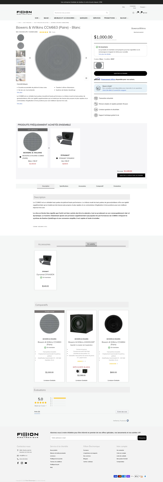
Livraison (52, 456)
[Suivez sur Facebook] (18, 463)
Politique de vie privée (56, 458)
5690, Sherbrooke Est (25, 450)
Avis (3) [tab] (37, 412)
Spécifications (64, 186)
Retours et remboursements (58, 453)
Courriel (115, 90)
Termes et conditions (56, 461)
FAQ (123, 7)
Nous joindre (53, 450)
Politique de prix (54, 464)
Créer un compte (121, 453)
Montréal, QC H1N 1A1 (26, 452)
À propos (86, 450)
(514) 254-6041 (107, 90)
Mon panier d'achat (122, 458)
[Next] (86, 58)
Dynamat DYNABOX (45, 274)
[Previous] (30, 58)
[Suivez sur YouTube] (26, 463)
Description (45, 186)
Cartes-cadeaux (88, 461)
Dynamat (45, 271)
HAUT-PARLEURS (27, 22)
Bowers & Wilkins (49, 339)
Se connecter (120, 450)
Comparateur (120, 461)
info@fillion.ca (23, 455)
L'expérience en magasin (90, 453)
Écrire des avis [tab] (122, 412)
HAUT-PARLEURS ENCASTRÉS (41, 22)
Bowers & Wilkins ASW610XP (81, 342)
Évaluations (117, 186)
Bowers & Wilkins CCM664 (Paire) (113, 343)
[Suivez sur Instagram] (22, 463)
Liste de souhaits (121, 456)
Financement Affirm (108, 79)
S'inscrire (142, 438)
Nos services (87, 456)
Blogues (85, 458)
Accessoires (82, 186)
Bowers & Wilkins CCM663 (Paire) (49, 343)
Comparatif (99, 186)
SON (19, 22)
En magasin (122, 90)
